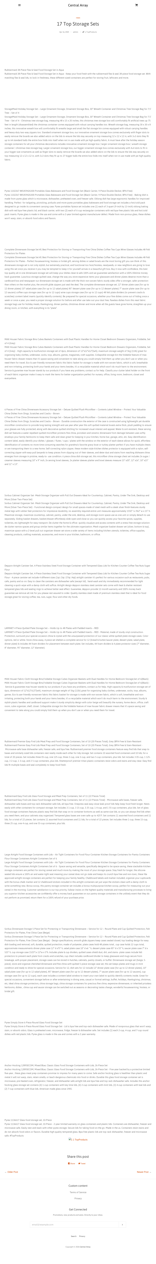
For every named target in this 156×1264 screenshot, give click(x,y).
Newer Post (143, 1172)
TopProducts (91, 32)
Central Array (85, 1247)
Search (73, 1236)
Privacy (82, 1236)
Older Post (12, 1172)
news (78, 18)
